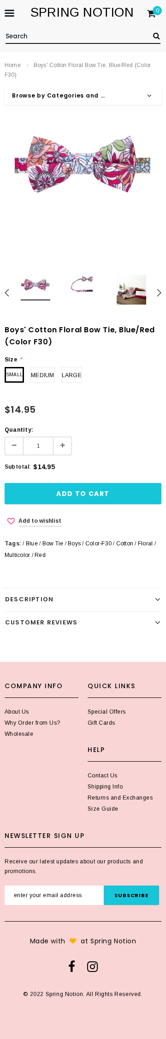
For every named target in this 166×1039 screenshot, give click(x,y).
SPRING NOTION (82, 12)
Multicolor (17, 555)
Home (13, 65)
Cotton (124, 543)
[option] (83, 165)
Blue (32, 543)
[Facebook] (71, 966)
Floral (145, 543)
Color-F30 (98, 543)
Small (14, 374)
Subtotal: (18, 467)
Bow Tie (53, 543)
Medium (42, 375)
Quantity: (19, 430)
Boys (74, 543)
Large (72, 375)
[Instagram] (92, 966)
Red (40, 555)
